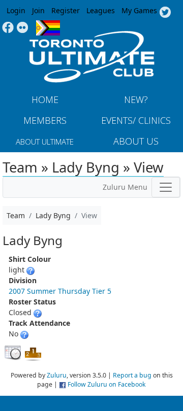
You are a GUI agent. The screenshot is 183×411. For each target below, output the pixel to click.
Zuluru (57, 375)
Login (16, 10)
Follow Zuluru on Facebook (107, 384)
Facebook (8, 28)
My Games (139, 10)
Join (38, 10)
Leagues (100, 10)
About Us (136, 141)
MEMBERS (45, 120)
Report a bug (132, 375)
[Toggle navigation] (165, 187)
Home (45, 99)
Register (65, 10)
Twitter (165, 12)
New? (136, 99)
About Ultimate (45, 141)
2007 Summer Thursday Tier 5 (60, 291)
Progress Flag (48, 28)
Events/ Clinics (136, 120)
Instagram (22, 28)
